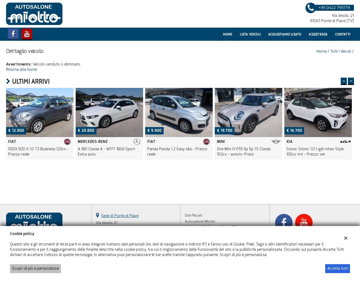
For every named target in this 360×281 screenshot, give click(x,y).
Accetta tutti (337, 268)
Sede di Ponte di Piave (120, 215)
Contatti (342, 34)
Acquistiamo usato (284, 34)
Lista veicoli (250, 34)
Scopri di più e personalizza (35, 268)
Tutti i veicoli (340, 51)
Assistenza (318, 34)
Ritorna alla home (21, 69)
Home (227, 34)
